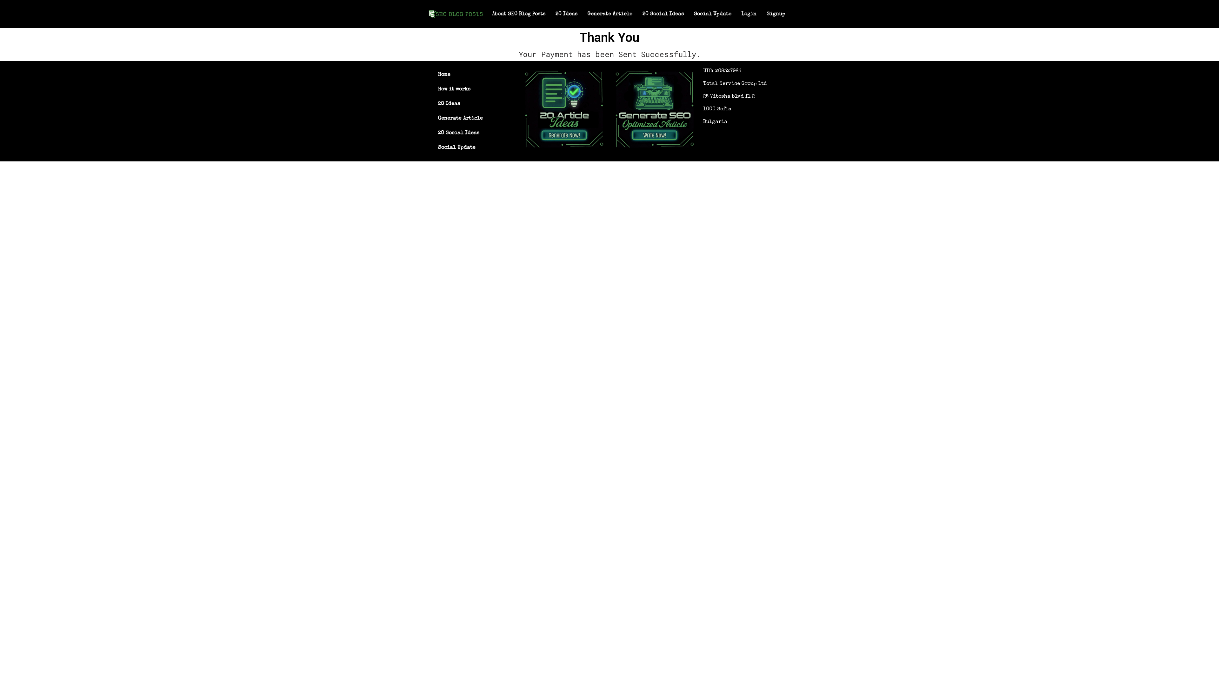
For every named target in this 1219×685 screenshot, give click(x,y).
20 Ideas (566, 14)
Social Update (712, 14)
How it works (454, 89)
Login (749, 14)
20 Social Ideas (663, 14)
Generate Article (610, 14)
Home (444, 74)
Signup (776, 14)
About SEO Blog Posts (518, 14)
